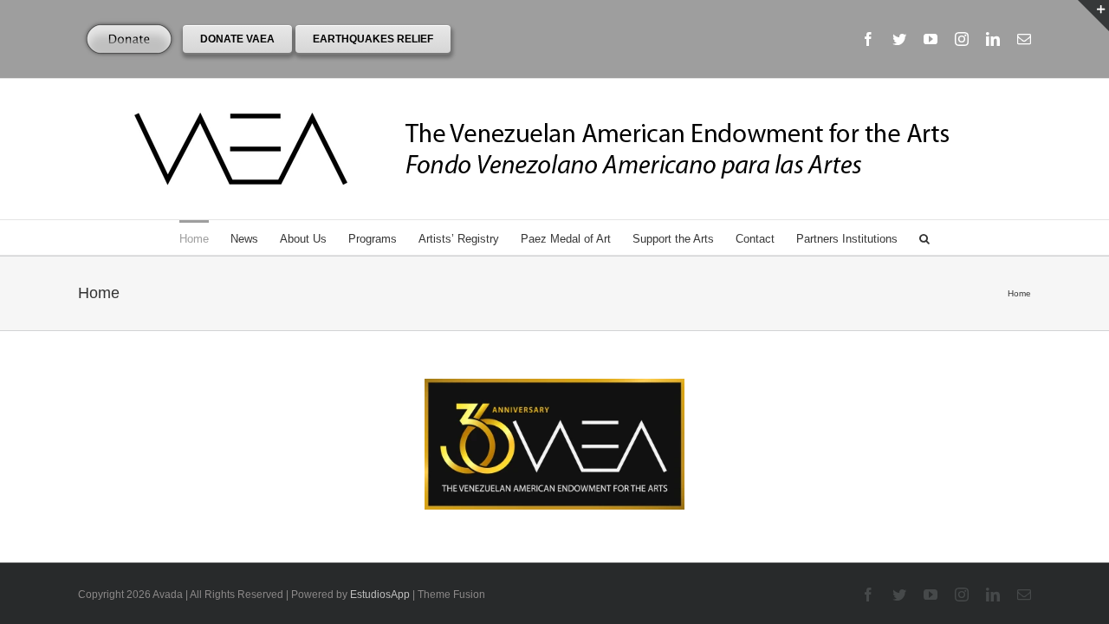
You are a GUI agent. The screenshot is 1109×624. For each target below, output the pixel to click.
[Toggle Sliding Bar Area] (1093, 15)
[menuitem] (204, 237)
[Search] (924, 237)
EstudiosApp (380, 594)
